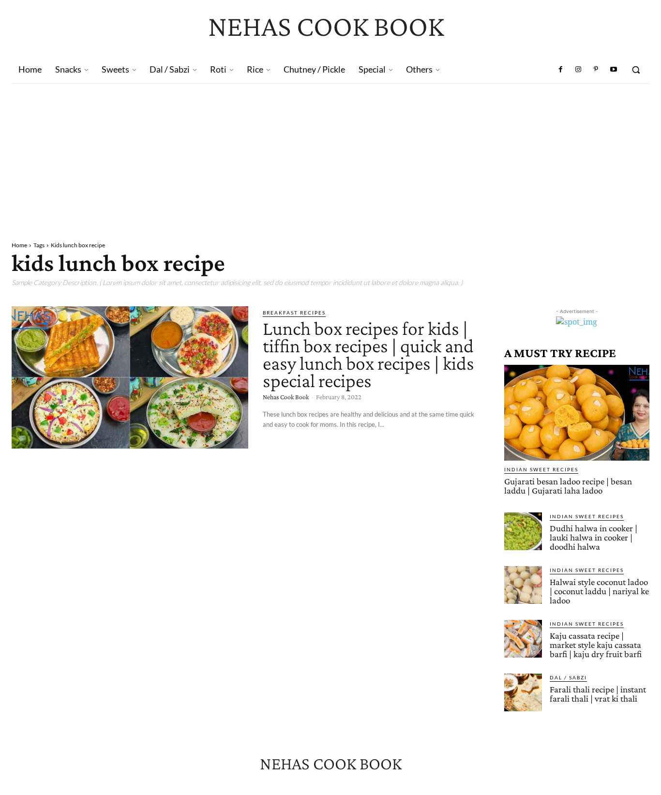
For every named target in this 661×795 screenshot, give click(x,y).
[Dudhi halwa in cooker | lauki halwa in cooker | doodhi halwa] (523, 531)
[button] (635, 69)
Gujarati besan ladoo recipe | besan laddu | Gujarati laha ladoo (568, 485)
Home (19, 245)
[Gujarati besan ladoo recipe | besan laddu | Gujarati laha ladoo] (576, 413)
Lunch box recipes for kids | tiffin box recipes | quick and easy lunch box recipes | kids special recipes (368, 354)
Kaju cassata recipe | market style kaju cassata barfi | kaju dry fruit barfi (596, 644)
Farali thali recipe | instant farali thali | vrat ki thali (598, 694)
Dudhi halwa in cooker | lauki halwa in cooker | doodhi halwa (593, 537)
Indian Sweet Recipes (541, 469)
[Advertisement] (330, 156)
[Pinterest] (595, 69)
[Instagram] (578, 69)
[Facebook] (561, 69)
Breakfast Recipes (294, 312)
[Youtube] (613, 69)
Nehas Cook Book (286, 397)
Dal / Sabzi (568, 677)
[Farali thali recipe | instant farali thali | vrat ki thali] (523, 692)
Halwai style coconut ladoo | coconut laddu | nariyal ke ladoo (599, 591)
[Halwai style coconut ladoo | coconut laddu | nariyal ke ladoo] (523, 585)
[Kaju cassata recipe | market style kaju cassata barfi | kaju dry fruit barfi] (523, 639)
